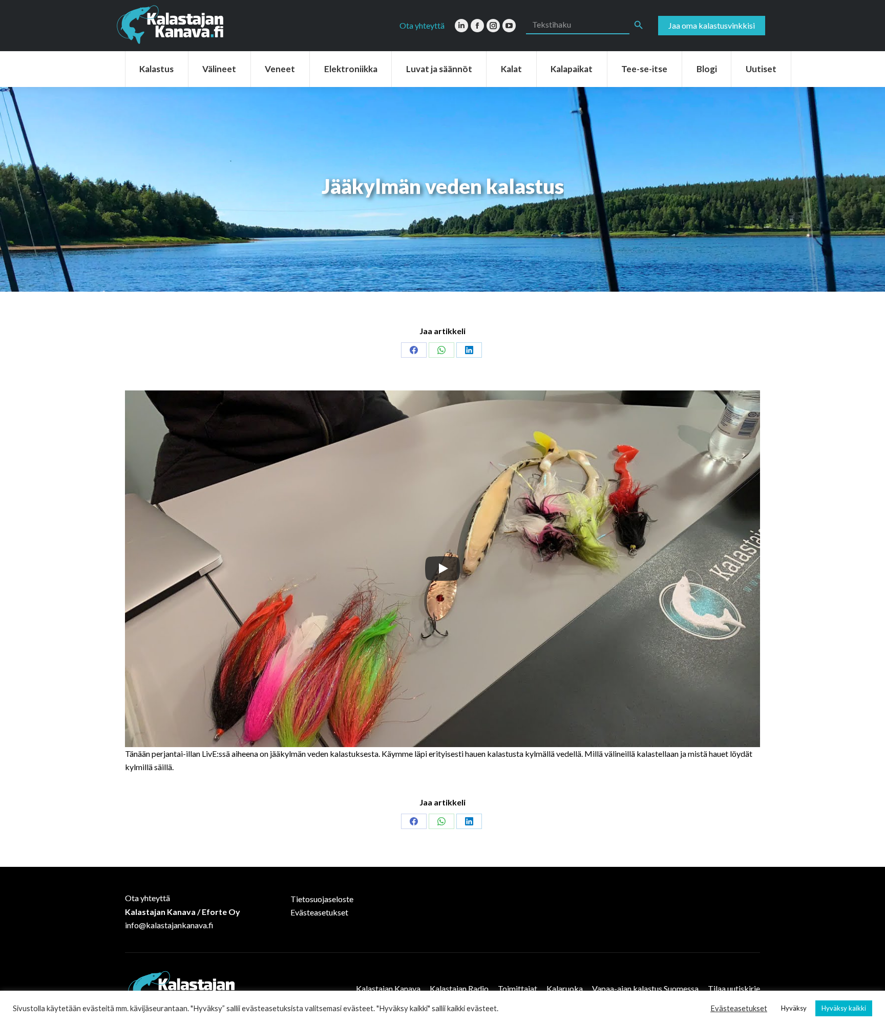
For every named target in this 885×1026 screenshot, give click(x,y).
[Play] (442, 568)
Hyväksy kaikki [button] (843, 1008)
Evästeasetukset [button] (738, 1008)
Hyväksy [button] (794, 1008)
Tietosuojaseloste (321, 899)
